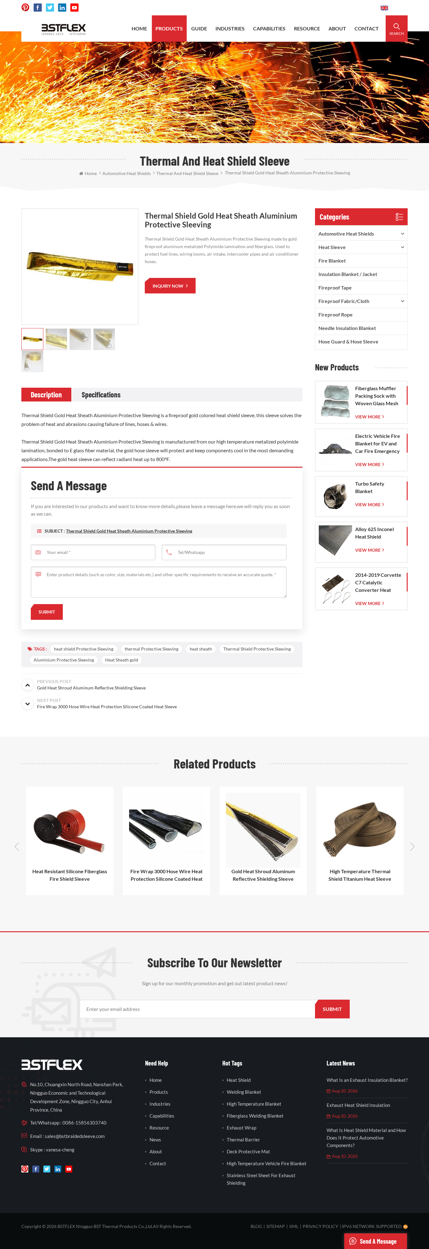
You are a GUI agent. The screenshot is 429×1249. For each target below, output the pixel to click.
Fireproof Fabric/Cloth (343, 301)
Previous (16, 846)
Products (169, 28)
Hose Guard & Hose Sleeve (348, 341)
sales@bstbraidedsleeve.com (289, 7)
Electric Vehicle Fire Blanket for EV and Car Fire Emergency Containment (377, 444)
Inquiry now (168, 286)
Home (139, 28)
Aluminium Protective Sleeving (64, 659)
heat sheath (201, 648)
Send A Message (378, 1241)
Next (412, 846)
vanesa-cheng (60, 1149)
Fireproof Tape (335, 287)
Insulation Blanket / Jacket (347, 274)
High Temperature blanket (254, 1104)
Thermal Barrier (243, 1139)
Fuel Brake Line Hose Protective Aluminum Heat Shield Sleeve (363, 875)
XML (293, 1226)
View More (368, 416)
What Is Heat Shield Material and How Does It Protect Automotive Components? (366, 1137)
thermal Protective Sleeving (151, 648)
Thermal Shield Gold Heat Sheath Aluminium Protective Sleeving (129, 531)
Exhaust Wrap (241, 1127)
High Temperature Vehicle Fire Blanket (267, 1163)
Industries (160, 1104)
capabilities (269, 28)
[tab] (46, 394)
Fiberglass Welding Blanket (255, 1116)
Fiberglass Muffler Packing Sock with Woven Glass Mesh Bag (376, 396)
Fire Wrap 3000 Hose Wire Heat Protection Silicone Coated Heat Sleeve (72, 875)
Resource (159, 1127)
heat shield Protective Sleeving (83, 648)
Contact (367, 28)
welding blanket (244, 1092)
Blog (256, 1226)
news (155, 1139)
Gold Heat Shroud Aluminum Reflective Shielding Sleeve (169, 875)
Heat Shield (239, 1080)
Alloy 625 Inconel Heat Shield (374, 532)
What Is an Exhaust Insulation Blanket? (367, 1080)
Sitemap (275, 1226)
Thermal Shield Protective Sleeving (257, 648)
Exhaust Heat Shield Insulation (358, 1105)
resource (307, 28)
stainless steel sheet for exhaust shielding (261, 1179)
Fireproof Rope (335, 314)
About (337, 28)
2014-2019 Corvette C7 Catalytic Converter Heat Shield (378, 583)
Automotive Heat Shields (346, 234)
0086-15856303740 (352, 7)
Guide (199, 28)
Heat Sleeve (332, 247)
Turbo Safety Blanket (369, 487)
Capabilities (161, 1116)
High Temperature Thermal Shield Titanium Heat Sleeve (266, 875)
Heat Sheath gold (121, 659)
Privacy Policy (320, 1226)
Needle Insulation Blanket (347, 328)
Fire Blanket (332, 260)
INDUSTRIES (230, 28)
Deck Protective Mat (248, 1151)
